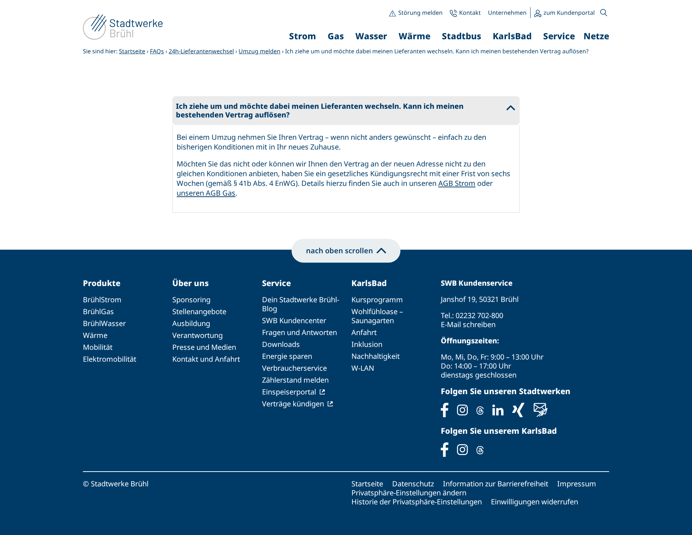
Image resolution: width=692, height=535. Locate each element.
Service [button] (559, 36)
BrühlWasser (104, 323)
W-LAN (362, 368)
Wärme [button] (414, 36)
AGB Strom (456, 183)
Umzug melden (259, 51)
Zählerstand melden (295, 380)
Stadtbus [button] (461, 36)
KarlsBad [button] (512, 36)
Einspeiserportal (289, 392)
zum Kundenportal (569, 13)
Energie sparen (287, 356)
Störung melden (420, 13)
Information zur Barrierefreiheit (495, 484)
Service (276, 282)
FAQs (157, 51)
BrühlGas (98, 311)
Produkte (101, 282)
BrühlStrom (102, 299)
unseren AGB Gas (206, 193)
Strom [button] (302, 36)
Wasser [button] (371, 36)
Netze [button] (596, 36)
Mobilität (97, 347)
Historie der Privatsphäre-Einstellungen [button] (416, 502)
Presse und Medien (204, 347)
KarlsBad (369, 282)
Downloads (281, 344)
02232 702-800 (479, 315)
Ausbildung (191, 323)
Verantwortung (197, 335)
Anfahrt (364, 332)
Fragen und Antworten (299, 332)
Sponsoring (191, 299)
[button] (603, 12)
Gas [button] (336, 36)
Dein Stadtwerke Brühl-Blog (300, 304)
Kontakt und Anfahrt (206, 359)
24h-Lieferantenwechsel (201, 51)
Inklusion (366, 344)
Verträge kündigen (293, 404)
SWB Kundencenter (294, 320)
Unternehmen (507, 13)
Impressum (576, 484)
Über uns (190, 282)
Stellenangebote (199, 311)
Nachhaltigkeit (375, 356)
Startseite (132, 51)
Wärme (95, 335)
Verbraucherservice (294, 368)
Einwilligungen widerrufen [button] (534, 502)
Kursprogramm (377, 299)
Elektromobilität (109, 359)
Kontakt (470, 13)
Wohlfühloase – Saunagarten (377, 316)
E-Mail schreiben (468, 324)
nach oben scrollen (339, 250)
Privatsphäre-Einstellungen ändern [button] (408, 493)
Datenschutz (413, 484)
